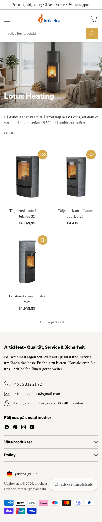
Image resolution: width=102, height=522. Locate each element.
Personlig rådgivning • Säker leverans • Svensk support (51, 5)
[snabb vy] (42, 154)
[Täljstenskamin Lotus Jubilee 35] (26, 176)
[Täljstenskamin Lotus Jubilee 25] (75, 176)
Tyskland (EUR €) (25, 474)
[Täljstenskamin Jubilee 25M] (26, 261)
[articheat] (51, 19)
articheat (41, 484)
